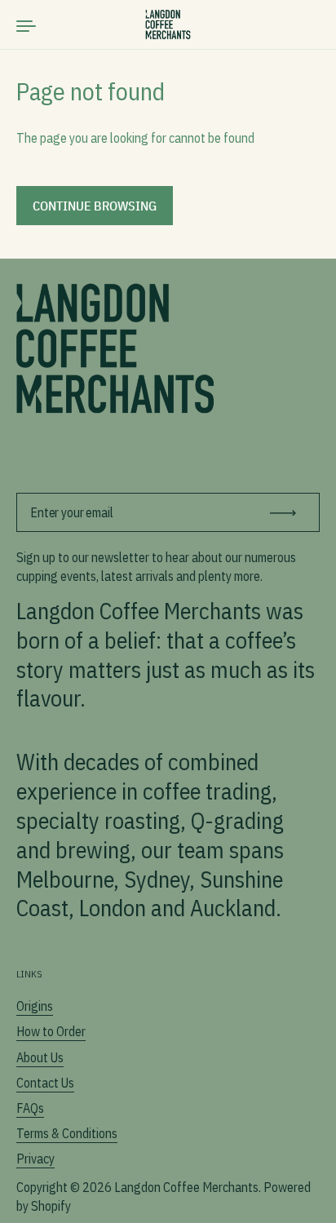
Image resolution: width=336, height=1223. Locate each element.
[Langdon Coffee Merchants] (168, 24)
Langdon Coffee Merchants (186, 1187)
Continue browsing (95, 205)
